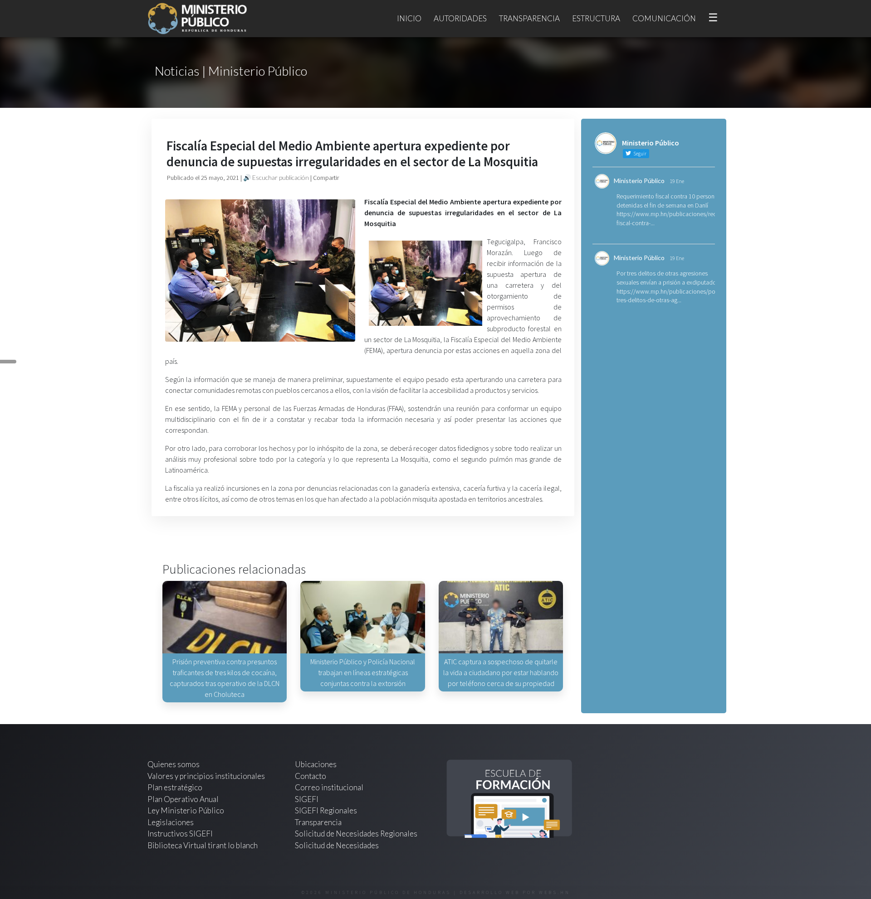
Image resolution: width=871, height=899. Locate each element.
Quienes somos (173, 764)
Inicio (409, 18)
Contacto (310, 776)
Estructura (596, 18)
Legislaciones (170, 822)
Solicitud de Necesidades (337, 845)
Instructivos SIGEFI (180, 833)
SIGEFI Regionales (326, 810)
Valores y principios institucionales (206, 776)
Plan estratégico (175, 787)
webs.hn (554, 892)
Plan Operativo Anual (183, 799)
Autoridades (460, 18)
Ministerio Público (639, 180)
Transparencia (529, 18)
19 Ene (677, 181)
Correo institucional (329, 787)
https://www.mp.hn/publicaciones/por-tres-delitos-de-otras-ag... (668, 295)
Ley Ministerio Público (185, 810)
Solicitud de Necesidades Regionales (356, 833)
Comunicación (664, 18)
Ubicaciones (316, 764)
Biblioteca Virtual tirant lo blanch (202, 845)
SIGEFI (306, 799)
